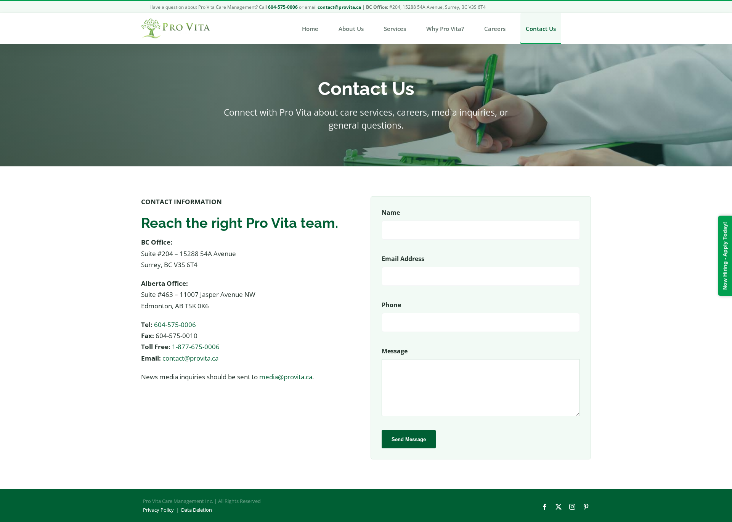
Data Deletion (196, 509)
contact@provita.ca (190, 358)
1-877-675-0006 (196, 346)
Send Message (409, 439)
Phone (391, 305)
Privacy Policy (158, 509)
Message (395, 351)
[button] (576, 28)
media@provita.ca (285, 376)
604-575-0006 (175, 324)
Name (391, 212)
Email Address (403, 259)
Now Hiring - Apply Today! (725, 256)
